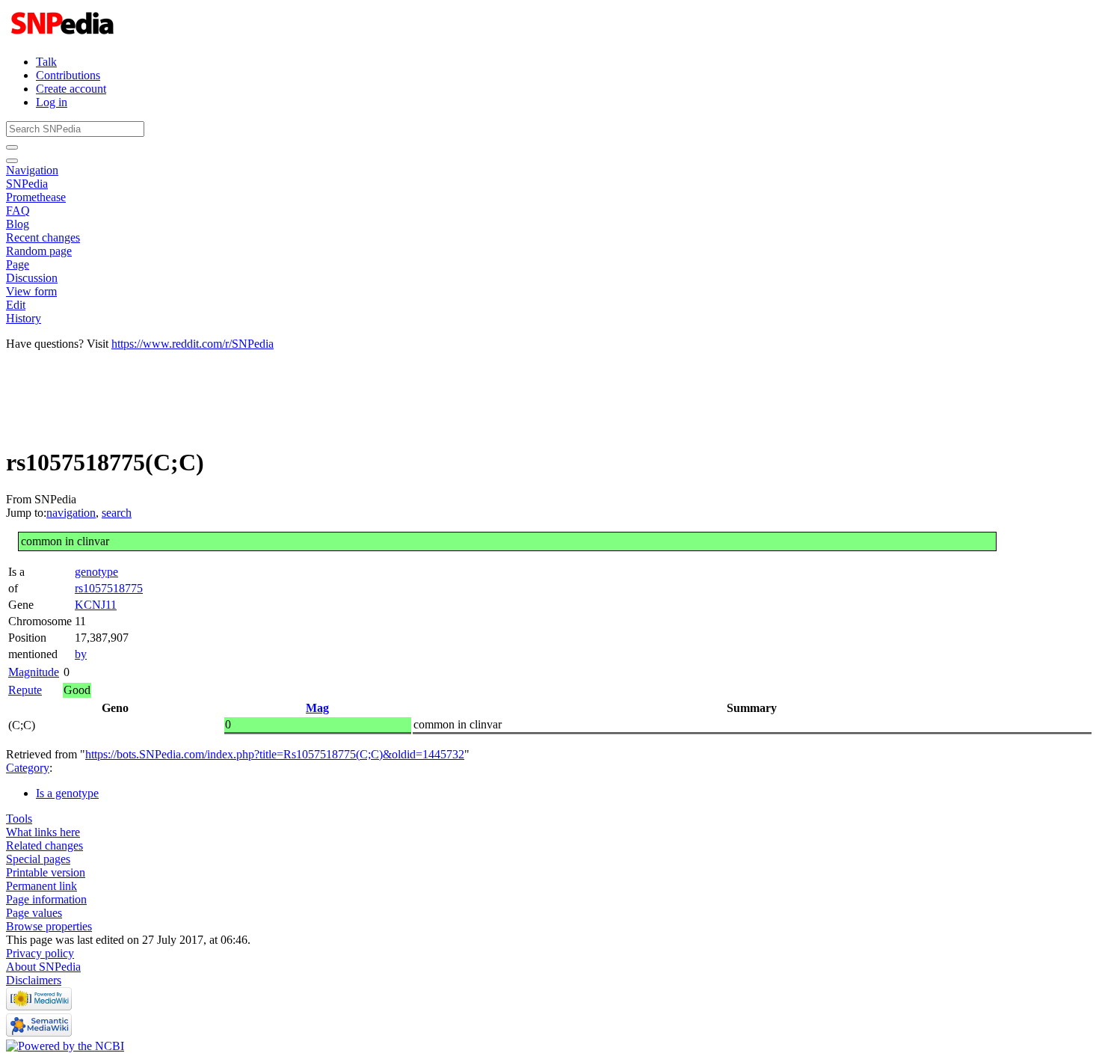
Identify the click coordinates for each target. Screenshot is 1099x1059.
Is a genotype (67, 793)
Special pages (38, 859)
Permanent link (41, 886)
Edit (15, 304)
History (23, 318)
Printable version (45, 872)
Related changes (44, 845)
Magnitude (33, 672)
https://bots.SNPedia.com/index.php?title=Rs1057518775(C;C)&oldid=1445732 (274, 754)
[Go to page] (12, 147)
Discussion (32, 277)
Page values (34, 912)
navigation (71, 512)
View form (31, 291)
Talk (46, 61)
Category (27, 767)
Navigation (32, 170)
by (81, 654)
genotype (96, 571)
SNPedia (27, 183)
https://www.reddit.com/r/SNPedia (192, 343)
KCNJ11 (96, 604)
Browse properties (49, 926)
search (117, 512)
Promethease (36, 197)
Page (17, 264)
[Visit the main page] (64, 36)
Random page (39, 251)
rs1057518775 (109, 588)
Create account (71, 88)
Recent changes (43, 237)
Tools (19, 818)
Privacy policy (40, 953)
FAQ (18, 210)
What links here (43, 832)
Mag (317, 708)
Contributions (68, 75)
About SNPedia (43, 966)
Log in (51, 102)
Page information (46, 899)
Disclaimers (33, 980)
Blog (17, 224)
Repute (25, 690)
